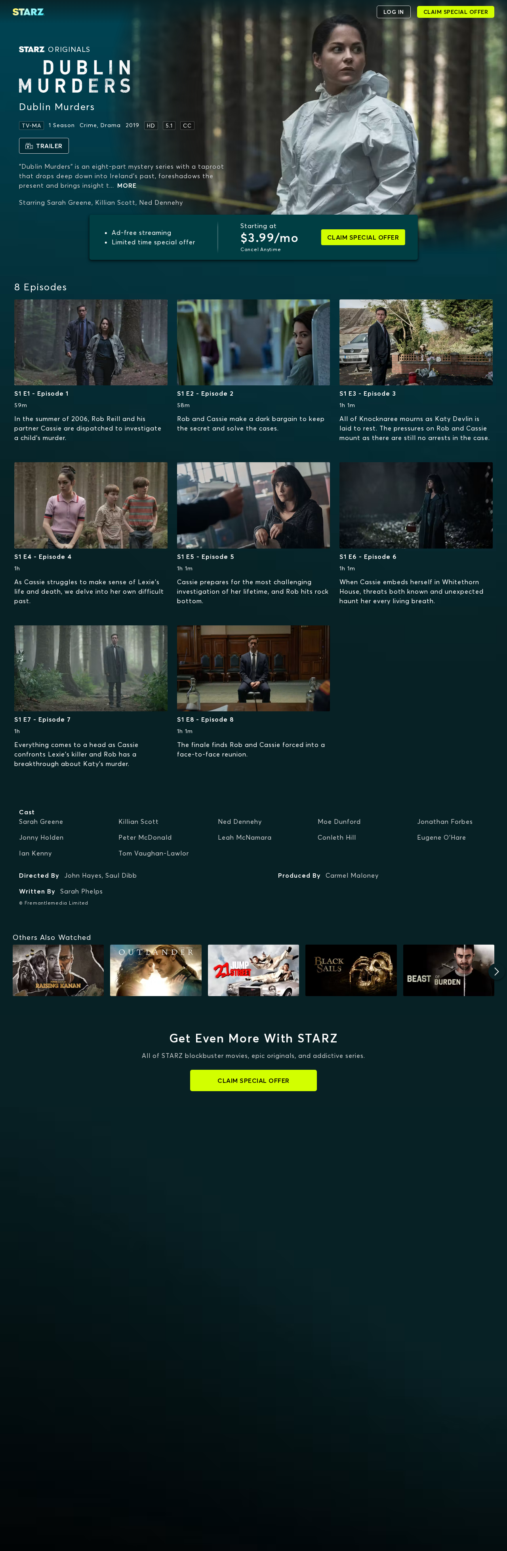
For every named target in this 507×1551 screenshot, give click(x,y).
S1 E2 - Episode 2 (205, 393)
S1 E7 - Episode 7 (42, 719)
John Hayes (83, 875)
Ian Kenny (35, 853)
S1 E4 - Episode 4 (43, 556)
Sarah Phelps (81, 891)
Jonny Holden (41, 837)
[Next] (496, 971)
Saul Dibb (121, 875)
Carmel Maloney (352, 875)
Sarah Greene (41, 821)
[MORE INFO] (91, 342)
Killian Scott (138, 821)
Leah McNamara (245, 837)
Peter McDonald (145, 837)
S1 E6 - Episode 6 (368, 556)
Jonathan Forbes (445, 821)
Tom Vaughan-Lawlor (153, 853)
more (127, 185)
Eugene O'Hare (441, 837)
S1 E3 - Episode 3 (367, 393)
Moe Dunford (339, 821)
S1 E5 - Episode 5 (205, 556)
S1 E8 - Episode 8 (205, 719)
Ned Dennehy (240, 821)
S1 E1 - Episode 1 (41, 393)
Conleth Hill (337, 837)
